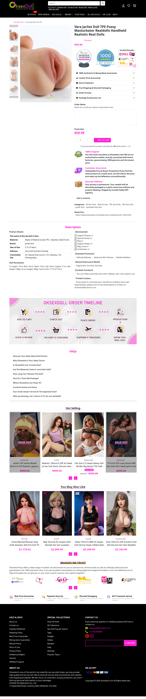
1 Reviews (87, 40)
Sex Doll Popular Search (57, 629)
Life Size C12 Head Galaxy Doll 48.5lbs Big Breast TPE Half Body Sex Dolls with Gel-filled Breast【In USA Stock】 (89, 465)
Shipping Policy (15, 632)
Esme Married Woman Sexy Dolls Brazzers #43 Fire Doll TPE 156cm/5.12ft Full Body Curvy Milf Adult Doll (25, 543)
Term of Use (14, 647)
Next (13, 97)
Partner (12, 658)
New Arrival (44, 14)
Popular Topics (53, 654)
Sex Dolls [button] (56, 14)
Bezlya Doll (83, 7)
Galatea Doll (62, 7)
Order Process (85, 93)
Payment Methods (17, 629)
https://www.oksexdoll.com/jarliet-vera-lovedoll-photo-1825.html (103, 215)
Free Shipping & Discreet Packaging (95, 88)
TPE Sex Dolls (115, 204)
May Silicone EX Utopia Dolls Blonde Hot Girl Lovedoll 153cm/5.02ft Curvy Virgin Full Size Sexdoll (57, 543)
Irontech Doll (73, 7)
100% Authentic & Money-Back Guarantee (98, 73)
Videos (50, 640)
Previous (13, 26)
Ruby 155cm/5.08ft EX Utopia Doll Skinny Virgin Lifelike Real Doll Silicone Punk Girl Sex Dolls (89, 543)
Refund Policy (15, 643)
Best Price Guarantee (18, 636)
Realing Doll (92, 7)
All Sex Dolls (94, 14)
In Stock (32, 13)
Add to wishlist (83, 198)
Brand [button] (68, 14)
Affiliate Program (16, 662)
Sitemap (50, 651)
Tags (49, 632)
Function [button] (79, 14)
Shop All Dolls (53, 621)
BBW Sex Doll (54, 9)
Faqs (49, 647)
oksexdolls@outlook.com (85, 287)
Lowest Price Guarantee (89, 78)
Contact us (14, 625)
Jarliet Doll (19, 22)
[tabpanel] (46, 63)
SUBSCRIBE (130, 643)
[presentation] (70, 478)
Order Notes (79, 104)
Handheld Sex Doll (94, 207)
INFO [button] (115, 14)
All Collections (53, 625)
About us (13, 621)
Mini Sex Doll (127, 204)
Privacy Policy (15, 651)
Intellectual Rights (17, 654)
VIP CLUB (106, 14)
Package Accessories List (90, 98)
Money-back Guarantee (19, 640)
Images (50, 636)
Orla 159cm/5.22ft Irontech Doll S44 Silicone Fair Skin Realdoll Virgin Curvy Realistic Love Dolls (121, 543)
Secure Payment (86, 83)
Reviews (50, 643)
